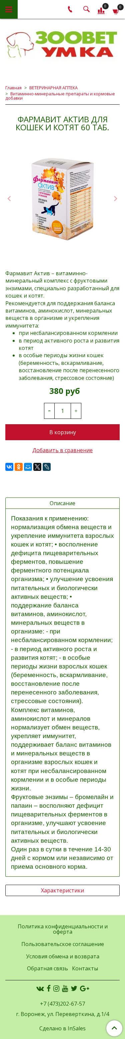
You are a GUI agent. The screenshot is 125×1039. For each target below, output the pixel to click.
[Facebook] (49, 988)
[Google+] (84, 988)
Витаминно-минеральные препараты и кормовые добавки (60, 96)
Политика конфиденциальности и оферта (63, 929)
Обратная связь (47, 968)
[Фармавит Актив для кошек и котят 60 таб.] (62, 199)
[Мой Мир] (28, 467)
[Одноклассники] (19, 467)
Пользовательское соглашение (62, 944)
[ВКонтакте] (9, 467)
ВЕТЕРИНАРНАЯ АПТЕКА (53, 88)
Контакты (85, 968)
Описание (62, 503)
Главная (13, 88)
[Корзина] (116, 10)
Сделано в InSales (62, 1028)
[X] (37, 467)
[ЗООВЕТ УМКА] (62, 45)
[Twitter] (74, 988)
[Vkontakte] (40, 988)
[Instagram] (56, 988)
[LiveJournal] (47, 467)
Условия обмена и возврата (62, 956)
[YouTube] (65, 988)
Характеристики (62, 890)
